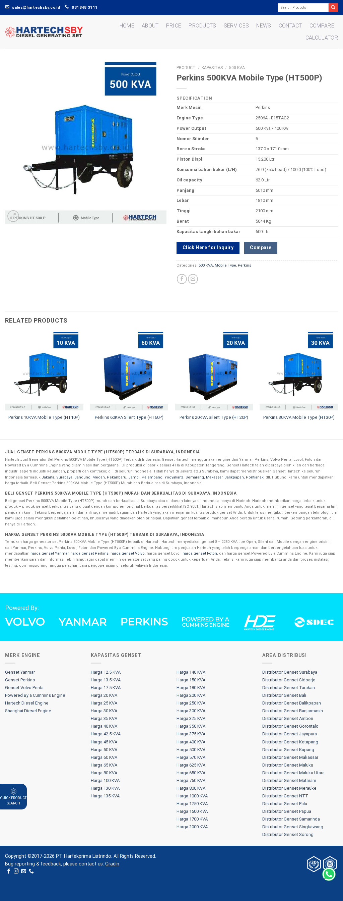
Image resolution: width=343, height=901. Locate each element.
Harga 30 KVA (104, 710)
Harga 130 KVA (105, 788)
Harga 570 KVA (191, 757)
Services (236, 25)
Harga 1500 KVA (192, 811)
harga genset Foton (200, 553)
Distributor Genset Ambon (287, 718)
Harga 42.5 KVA (106, 733)
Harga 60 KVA (104, 757)
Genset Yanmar (20, 672)
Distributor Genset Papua (286, 811)
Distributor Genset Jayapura (289, 733)
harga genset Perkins (89, 553)
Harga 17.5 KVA (106, 687)
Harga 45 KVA (104, 741)
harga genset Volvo (128, 553)
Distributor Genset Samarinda (291, 819)
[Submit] (333, 7)
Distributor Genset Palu (284, 803)
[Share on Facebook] (182, 279)
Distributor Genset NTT (285, 795)
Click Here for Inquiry (208, 247)
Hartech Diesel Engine (27, 703)
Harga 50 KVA (104, 749)
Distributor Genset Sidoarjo (289, 679)
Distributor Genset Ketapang (290, 741)
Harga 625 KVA (191, 765)
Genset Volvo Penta (24, 687)
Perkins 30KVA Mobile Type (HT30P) (299, 417)
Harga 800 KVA (191, 788)
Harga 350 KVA (191, 726)
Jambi (134, 477)
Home (127, 25)
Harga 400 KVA (191, 741)
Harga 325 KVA (191, 718)
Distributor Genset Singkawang (292, 826)
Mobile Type (225, 265)
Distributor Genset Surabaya (289, 672)
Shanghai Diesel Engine (28, 710)
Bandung (82, 477)
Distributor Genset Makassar (290, 757)
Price (174, 25)
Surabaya (64, 477)
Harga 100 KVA (105, 780)
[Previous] (5, 385)
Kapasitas (212, 67)
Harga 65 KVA (104, 765)
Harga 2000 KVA (192, 826)
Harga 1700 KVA (192, 819)
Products (202, 25)
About (150, 25)
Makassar (214, 477)
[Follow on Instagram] (16, 871)
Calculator (321, 38)
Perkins (244, 265)
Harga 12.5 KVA (106, 672)
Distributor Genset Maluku (287, 765)
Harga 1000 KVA (192, 795)
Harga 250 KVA (191, 703)
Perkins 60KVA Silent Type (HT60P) (129, 417)
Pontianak (255, 477)
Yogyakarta (174, 477)
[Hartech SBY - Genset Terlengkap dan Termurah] (44, 31)
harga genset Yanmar (49, 553)
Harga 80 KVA (104, 772)
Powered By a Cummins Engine (35, 695)
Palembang (152, 477)
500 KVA (237, 67)
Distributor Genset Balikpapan (291, 703)
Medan (98, 477)
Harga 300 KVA (191, 710)
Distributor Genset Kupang (288, 749)
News (263, 25)
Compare (322, 25)
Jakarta (48, 477)
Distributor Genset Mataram (289, 780)
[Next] (338, 385)
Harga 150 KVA (191, 679)
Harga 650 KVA (191, 772)
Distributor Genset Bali (284, 695)
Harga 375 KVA (191, 733)
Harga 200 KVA (191, 695)
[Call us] (31, 871)
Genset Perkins (20, 679)
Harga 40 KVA (104, 726)
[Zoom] (13, 216)
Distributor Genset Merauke (289, 788)
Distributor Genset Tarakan (288, 687)
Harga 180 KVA (191, 687)
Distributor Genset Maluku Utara (293, 772)
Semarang (195, 477)
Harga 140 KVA (191, 672)
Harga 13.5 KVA (106, 679)
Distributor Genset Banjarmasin (292, 710)
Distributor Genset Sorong (288, 834)
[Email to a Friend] (193, 279)
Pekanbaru (116, 477)
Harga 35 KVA (104, 718)
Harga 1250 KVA (192, 803)
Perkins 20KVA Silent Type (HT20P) (214, 417)
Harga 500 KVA (191, 749)
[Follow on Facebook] (8, 871)
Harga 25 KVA (104, 703)
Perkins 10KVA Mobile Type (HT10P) (44, 417)
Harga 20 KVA (104, 695)
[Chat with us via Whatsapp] (329, 874)
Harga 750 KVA (191, 780)
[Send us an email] (23, 871)
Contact (290, 25)
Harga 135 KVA (105, 795)
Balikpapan (234, 477)
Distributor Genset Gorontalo (290, 726)
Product (186, 67)
